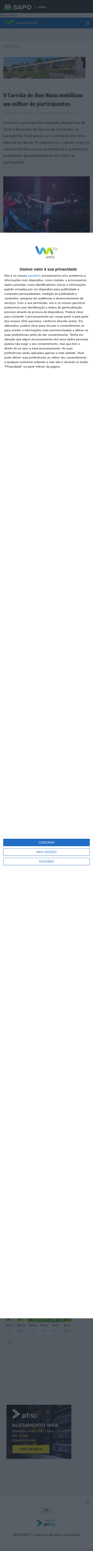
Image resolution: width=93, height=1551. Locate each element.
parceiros (34, 275)
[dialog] (46, 775)
